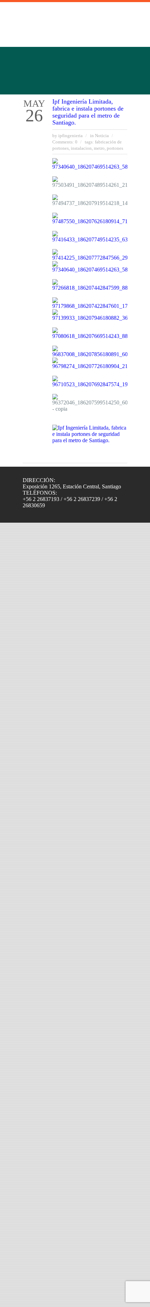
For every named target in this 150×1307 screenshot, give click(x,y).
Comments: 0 (64, 141)
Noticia (102, 135)
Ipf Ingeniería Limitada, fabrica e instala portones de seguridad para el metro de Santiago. (87, 112)
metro (99, 148)
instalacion (81, 148)
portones (115, 148)
